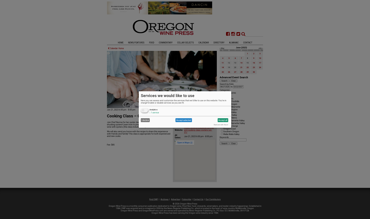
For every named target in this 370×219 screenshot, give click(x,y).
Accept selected (183, 120)
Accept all (222, 120)
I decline (145, 120)
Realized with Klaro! (221, 125)
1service (154, 112)
